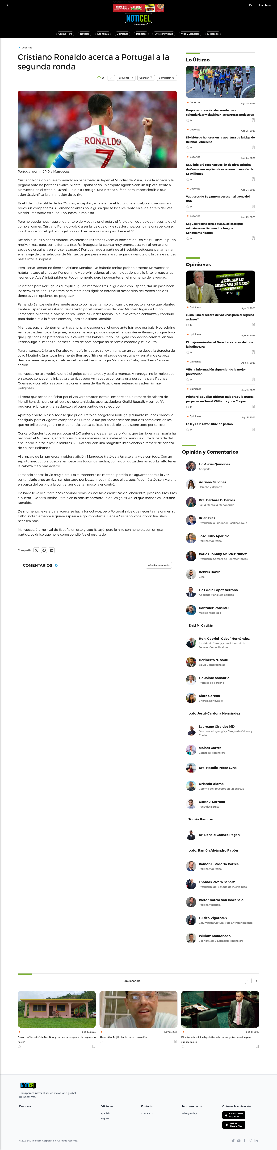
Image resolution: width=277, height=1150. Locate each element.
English (105, 1118)
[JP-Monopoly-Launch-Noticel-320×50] (138, 8)
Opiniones (122, 33)
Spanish (105, 1113)
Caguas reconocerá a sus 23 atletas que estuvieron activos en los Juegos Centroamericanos (214, 228)
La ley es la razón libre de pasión (209, 424)
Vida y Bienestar (190, 33)
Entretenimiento (164, 33)
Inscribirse (265, 5)
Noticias (84, 33)
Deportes (141, 33)
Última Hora (65, 33)
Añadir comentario (158, 565)
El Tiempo (213, 33)
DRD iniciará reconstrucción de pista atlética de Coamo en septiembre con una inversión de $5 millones (219, 169)
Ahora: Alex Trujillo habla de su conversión (41, 1037)
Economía (103, 33)
